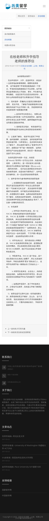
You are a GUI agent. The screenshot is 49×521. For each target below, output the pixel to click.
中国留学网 (7, 495)
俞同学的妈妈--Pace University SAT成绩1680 (21, 466)
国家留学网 (7, 489)
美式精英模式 (9, 34)
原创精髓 (41, 16)
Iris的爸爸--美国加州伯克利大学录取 (17, 457)
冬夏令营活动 (9, 45)
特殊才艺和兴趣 (19, 328)
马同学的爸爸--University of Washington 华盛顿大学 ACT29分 (24, 447)
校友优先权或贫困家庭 (22, 332)
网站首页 (21, 16)
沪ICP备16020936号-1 (24, 518)
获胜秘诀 (31, 16)
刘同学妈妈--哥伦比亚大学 (13, 436)
